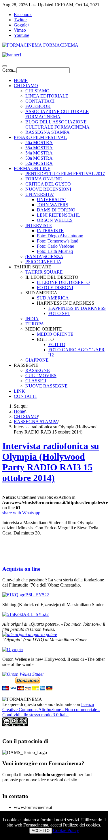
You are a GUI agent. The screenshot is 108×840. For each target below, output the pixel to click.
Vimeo (20, 30)
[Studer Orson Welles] (23, 674)
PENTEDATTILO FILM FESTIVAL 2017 (65, 173)
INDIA (32, 318)
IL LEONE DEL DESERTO (63, 282)
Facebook (23, 14)
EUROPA (34, 323)
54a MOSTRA (39, 152)
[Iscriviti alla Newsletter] (54, 55)
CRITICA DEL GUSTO (48, 184)
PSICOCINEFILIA (43, 261)
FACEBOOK (38, 106)
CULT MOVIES (40, 375)
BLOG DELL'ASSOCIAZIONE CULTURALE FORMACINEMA (57, 124)
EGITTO (56, 344)
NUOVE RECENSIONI (48, 189)
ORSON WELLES (55, 220)
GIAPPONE (37, 360)
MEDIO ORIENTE (55, 334)
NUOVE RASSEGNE (46, 385)
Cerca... (9, 70)
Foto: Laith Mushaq (55, 251)
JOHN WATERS (52, 204)
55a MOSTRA (39, 147)
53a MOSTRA (39, 158)
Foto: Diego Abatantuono (60, 235)
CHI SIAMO (26, 85)
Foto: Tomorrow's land (57, 240)
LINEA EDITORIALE (46, 95)
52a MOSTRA (39, 163)
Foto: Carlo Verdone (55, 246)
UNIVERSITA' (39, 194)
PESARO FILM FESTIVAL (40, 137)
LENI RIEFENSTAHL (58, 215)
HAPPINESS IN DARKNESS (77, 308)
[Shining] (25, 614)
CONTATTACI (39, 101)
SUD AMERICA (53, 297)
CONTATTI (25, 396)
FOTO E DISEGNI (55, 287)
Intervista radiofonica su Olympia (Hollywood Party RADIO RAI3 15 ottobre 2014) (50, 462)
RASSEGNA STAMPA (47, 132)
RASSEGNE (37, 370)
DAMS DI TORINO (56, 209)
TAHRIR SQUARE (44, 272)
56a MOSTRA (39, 142)
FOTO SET (59, 313)
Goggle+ (22, 24)
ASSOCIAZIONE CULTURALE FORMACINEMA (57, 114)
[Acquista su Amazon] (29, 634)
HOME (21, 80)
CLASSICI (35, 380)
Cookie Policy (66, 830)
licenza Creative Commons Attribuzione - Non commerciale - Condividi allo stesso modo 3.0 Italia (51, 709)
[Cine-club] (25, 594)
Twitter (20, 19)
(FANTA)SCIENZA (44, 256)
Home (19, 411)
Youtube (21, 35)
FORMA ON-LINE (32, 168)
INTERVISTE (38, 225)
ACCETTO (41, 830)
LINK (19, 391)
